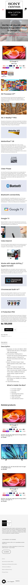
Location (6, 552)
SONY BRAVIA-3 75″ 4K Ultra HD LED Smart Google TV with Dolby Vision (13, 467)
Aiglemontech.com (6, 582)
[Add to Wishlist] (15, 330)
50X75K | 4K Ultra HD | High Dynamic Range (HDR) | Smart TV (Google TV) (13, 435)
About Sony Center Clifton (7, 561)
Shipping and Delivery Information (9, 564)
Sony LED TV (9, 336)
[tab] (4, 342)
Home (3, 558)
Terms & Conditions (6, 566)
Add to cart (8, 329)
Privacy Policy (5, 572)
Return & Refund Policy (7, 569)
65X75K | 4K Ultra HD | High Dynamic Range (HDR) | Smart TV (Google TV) (13, 499)
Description (4, 342)
